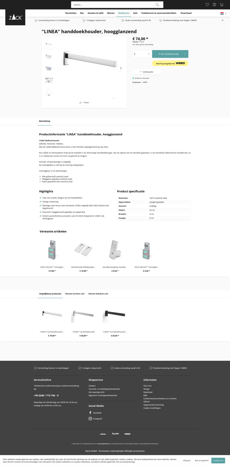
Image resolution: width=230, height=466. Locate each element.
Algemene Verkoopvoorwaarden (103, 395)
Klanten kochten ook (75, 293)
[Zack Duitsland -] (15, 17)
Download (147, 392)
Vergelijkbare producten (50, 293)
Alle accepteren (202, 460)
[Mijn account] (214, 4)
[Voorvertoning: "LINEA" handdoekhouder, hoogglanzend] (49, 44)
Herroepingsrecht (96, 392)
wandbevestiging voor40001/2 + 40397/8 (116, 267)
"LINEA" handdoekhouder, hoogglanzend (53, 332)
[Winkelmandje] (222, 4)
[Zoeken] (157, 4)
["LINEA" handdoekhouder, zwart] (115, 314)
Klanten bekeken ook (98, 293)
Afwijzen (187, 460)
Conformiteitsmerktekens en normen (160, 398)
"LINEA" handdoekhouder (83, 332)
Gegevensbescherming (153, 405)
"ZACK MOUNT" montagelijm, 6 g (147, 267)
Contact (92, 385)
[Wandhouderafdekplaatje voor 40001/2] (83, 249)
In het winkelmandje (169, 53)
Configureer (218, 460)
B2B (145, 395)
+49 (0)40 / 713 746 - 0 (46, 395)
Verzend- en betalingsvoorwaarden (104, 389)
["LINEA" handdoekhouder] (83, 314)
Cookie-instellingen (152, 408)
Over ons (147, 385)
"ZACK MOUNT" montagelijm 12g (53, 267)
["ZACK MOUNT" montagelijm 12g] (52, 249)
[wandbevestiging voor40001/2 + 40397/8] (115, 249)
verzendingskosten (102, 444)
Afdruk (146, 401)
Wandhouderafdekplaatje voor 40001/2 (84, 267)
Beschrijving (44, 121)
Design (146, 389)
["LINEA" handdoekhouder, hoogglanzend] (52, 314)
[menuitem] (117, 4)
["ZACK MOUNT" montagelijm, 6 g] (146, 249)
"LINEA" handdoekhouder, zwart (116, 332)
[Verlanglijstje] (207, 4)
